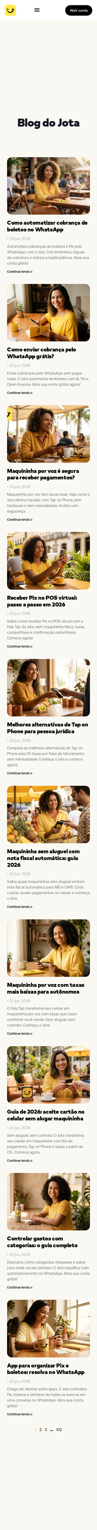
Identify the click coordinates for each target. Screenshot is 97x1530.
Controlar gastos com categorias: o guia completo (42, 1242)
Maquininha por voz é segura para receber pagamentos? (43, 474)
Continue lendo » (19, 271)
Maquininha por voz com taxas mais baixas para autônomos (45, 988)
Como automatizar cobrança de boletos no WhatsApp (47, 226)
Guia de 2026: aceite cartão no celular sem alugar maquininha (46, 1115)
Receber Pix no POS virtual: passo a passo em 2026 (42, 601)
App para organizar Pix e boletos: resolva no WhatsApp (46, 1369)
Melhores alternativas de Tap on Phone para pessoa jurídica (47, 728)
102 (59, 1429)
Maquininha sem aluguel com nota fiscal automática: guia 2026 (43, 858)
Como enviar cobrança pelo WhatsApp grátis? (41, 353)
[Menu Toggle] (36, 9)
